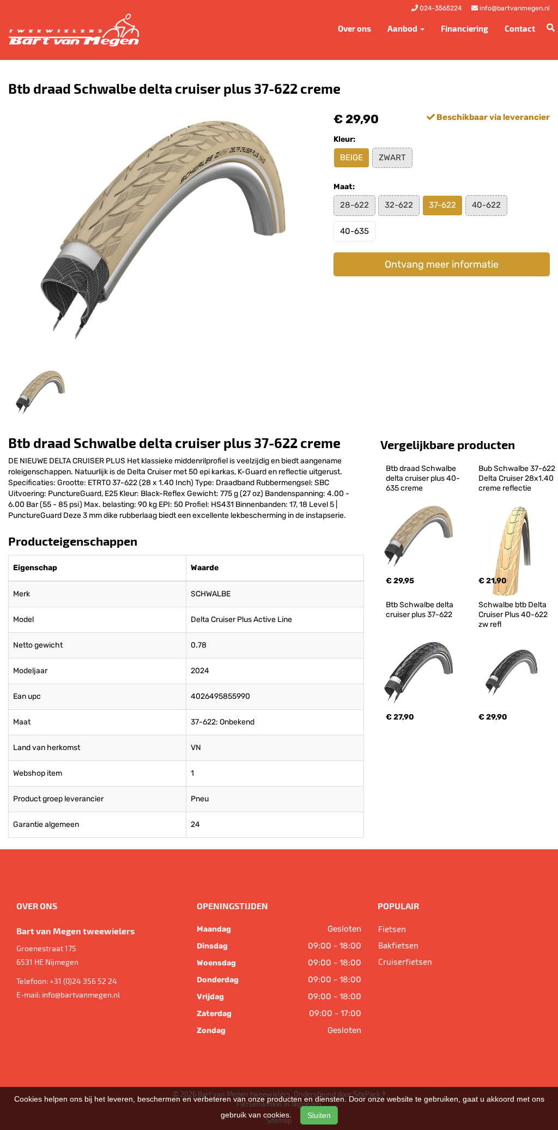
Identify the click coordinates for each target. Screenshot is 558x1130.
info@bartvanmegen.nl (81, 994)
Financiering (464, 28)
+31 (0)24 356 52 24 (83, 981)
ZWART (392, 157)
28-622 (354, 205)
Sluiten (319, 1115)
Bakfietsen (398, 945)
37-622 (442, 205)
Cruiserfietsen (405, 961)
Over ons (354, 28)
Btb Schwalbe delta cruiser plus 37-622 (420, 609)
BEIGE (351, 157)
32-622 (399, 205)
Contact (520, 28)
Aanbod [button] (403, 28)
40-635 (354, 231)
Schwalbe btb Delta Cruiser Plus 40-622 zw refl (513, 614)
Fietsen (392, 929)
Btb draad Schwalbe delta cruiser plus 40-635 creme (423, 478)
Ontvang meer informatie (442, 264)
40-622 (486, 205)
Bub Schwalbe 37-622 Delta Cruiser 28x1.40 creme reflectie (517, 478)
